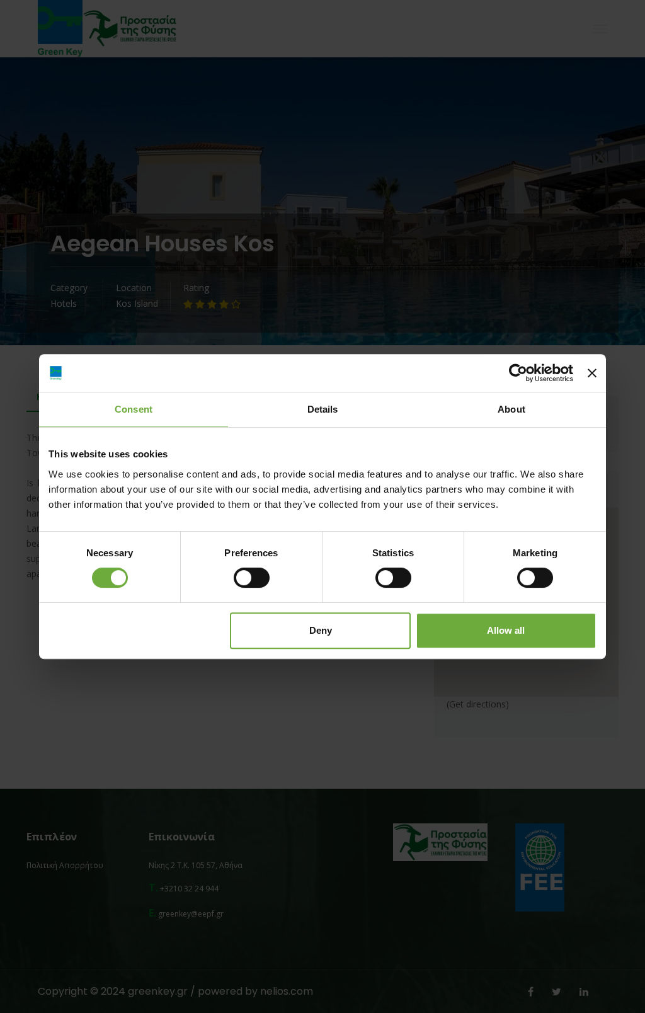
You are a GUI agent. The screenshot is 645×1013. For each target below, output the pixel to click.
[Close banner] (592, 373)
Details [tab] (322, 409)
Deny (320, 630)
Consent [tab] (133, 409)
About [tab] (511, 409)
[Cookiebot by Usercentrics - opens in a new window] (518, 372)
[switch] (252, 578)
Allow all (506, 630)
